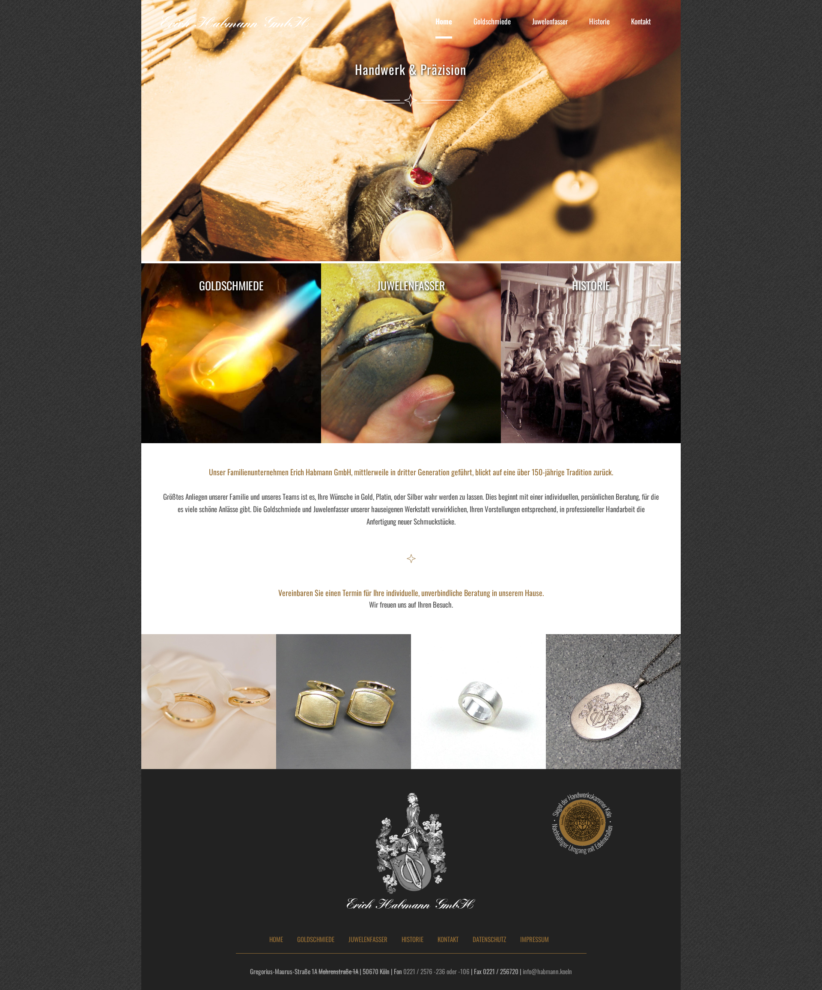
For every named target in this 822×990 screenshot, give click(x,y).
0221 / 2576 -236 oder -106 (436, 971)
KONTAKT (448, 939)
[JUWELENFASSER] (411, 353)
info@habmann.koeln (547, 971)
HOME (276, 939)
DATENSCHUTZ (489, 939)
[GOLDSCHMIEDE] (231, 353)
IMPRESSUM (534, 939)
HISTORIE (412, 939)
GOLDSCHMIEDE (315, 939)
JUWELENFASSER (367, 939)
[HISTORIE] (591, 353)
